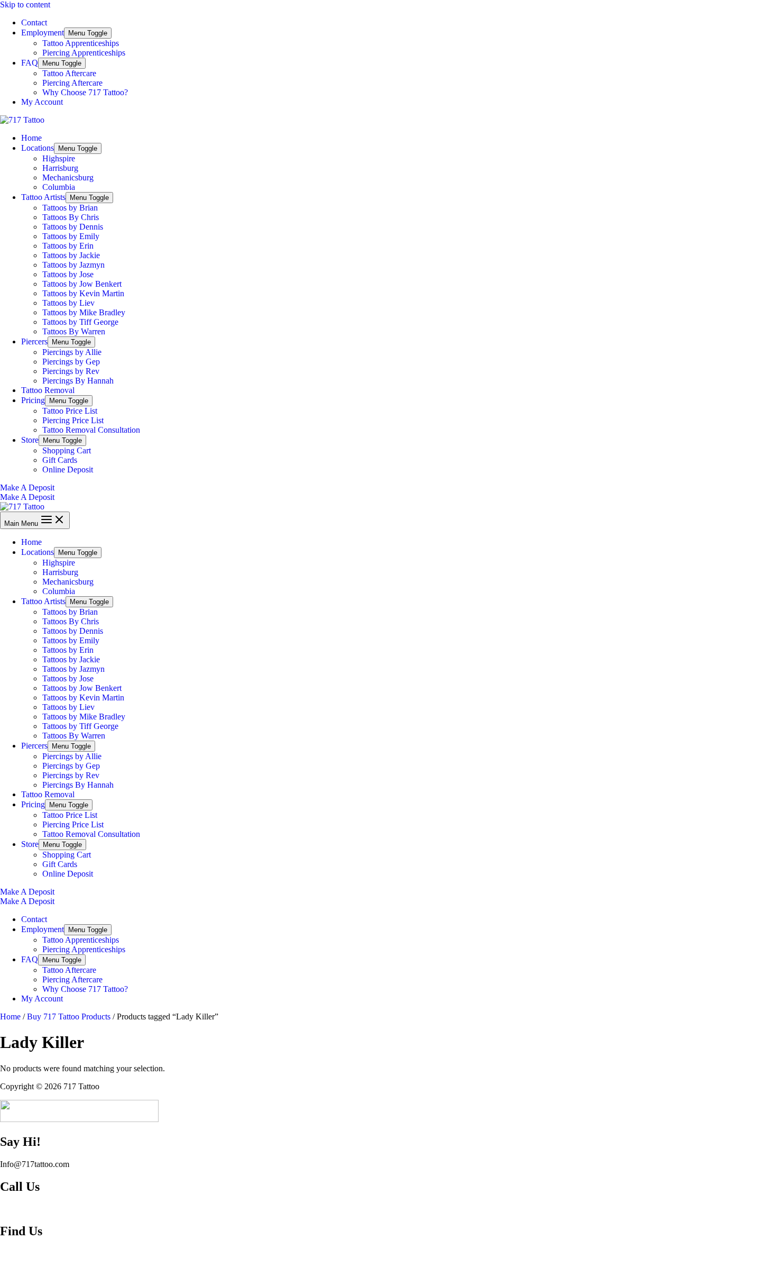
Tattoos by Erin (68, 245)
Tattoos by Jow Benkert (82, 283)
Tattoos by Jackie (71, 255)
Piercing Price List (73, 420)
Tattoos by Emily (70, 236)
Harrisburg (60, 167)
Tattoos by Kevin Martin (83, 293)
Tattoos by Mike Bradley (83, 312)
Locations (37, 147)
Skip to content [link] (25, 4)
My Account (42, 101)
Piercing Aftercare (72, 82)
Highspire (58, 158)
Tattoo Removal (48, 390)
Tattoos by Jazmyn (73, 264)
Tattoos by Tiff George (80, 321)
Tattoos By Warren (73, 331)
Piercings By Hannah (78, 380)
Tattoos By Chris (70, 217)
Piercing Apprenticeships (83, 52)
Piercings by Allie (71, 352)
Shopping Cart (66, 450)
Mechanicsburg (68, 177)
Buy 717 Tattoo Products (68, 1016)
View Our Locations (34, 1253)
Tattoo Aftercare (69, 73)
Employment (42, 32)
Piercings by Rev (70, 371)
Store (30, 439)
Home (31, 137)
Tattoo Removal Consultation (91, 429)
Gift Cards (59, 459)
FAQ (29, 62)
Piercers (34, 341)
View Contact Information (43, 1209)
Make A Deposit (27, 497)
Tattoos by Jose (68, 274)
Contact (34, 22)
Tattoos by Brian (70, 207)
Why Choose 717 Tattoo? (85, 92)
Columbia (58, 187)
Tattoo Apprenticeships (80, 43)
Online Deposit (67, 469)
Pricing (33, 400)
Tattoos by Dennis (72, 226)
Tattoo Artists (43, 197)
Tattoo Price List (69, 410)
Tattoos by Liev (68, 302)
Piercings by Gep (71, 361)
